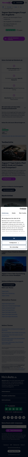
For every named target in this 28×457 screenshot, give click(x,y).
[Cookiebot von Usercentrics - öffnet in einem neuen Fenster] (20, 209)
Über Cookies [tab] (22, 213)
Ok (14, 238)
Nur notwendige (14, 247)
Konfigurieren (13, 242)
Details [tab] (14, 213)
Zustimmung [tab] (5, 213)
